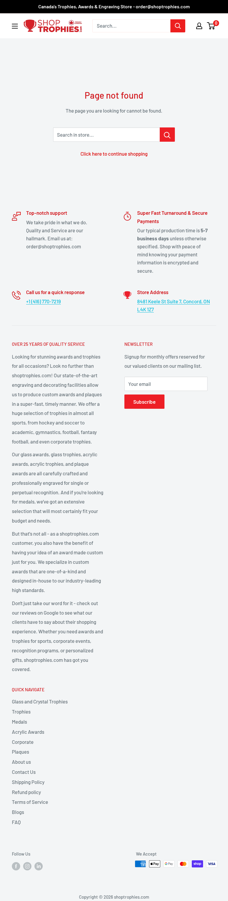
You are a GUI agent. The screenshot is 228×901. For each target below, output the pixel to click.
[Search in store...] (167, 134)
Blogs (18, 812)
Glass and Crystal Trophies (40, 701)
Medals (19, 722)
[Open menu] (15, 26)
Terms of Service (30, 802)
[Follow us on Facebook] (16, 865)
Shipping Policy (28, 782)
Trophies (21, 711)
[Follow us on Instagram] (27, 865)
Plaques (20, 752)
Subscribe (144, 402)
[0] (211, 25)
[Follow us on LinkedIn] (38, 865)
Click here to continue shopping (114, 154)
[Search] (177, 25)
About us (21, 762)
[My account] (199, 26)
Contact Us (24, 772)
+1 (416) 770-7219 (43, 301)
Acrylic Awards (28, 732)
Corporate (23, 742)
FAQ (16, 822)
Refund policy (26, 792)
